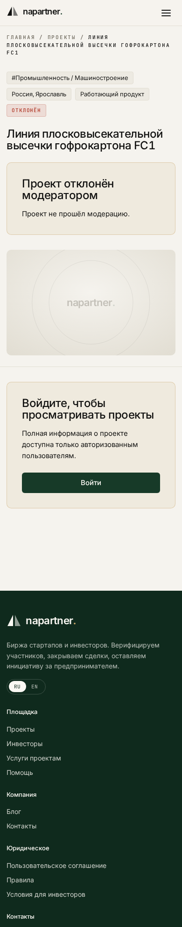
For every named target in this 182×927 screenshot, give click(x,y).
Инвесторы (24, 743)
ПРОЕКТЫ (62, 37)
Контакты (21, 826)
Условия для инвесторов (46, 894)
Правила (20, 880)
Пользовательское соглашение (56, 865)
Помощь (20, 772)
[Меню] (166, 13)
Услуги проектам (34, 758)
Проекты (21, 729)
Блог (14, 811)
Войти (91, 482)
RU (17, 686)
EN (34, 686)
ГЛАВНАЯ (21, 37)
